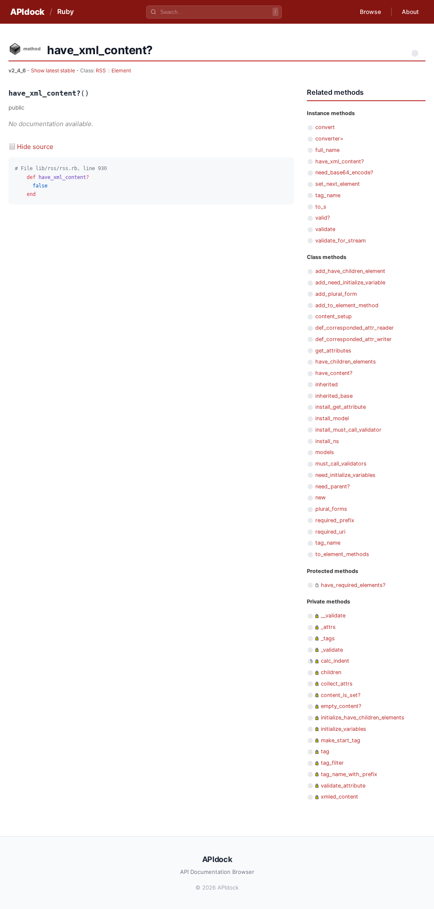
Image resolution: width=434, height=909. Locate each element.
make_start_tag (340, 740)
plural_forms (331, 509)
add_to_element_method (346, 305)
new (320, 497)
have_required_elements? (353, 585)
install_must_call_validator (348, 430)
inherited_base (334, 396)
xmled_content (339, 796)
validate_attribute (343, 785)
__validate (333, 615)
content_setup (333, 316)
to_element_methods (342, 554)
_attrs (328, 627)
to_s (320, 207)
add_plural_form (336, 294)
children (331, 672)
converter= (329, 138)
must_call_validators (341, 463)
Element (121, 70)
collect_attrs (337, 683)
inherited (326, 384)
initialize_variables (343, 729)
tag (325, 751)
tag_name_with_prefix (349, 774)
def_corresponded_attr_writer (353, 339)
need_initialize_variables (345, 475)
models (324, 452)
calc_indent (335, 661)
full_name (327, 150)
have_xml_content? (339, 161)
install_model (332, 418)
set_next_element (337, 184)
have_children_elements (345, 361)
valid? (322, 218)
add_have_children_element (350, 271)
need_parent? (332, 486)
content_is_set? (340, 695)
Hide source (35, 147)
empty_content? (341, 706)
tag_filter (332, 763)
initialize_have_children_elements (362, 717)
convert (325, 127)
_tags (328, 638)
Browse (370, 11)
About (410, 11)
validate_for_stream (340, 240)
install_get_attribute (340, 407)
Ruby (65, 11)
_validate (332, 650)
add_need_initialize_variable (350, 282)
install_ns (327, 441)
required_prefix (334, 520)
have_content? (333, 373)
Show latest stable (53, 70)
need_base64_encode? (344, 172)
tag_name (327, 195)
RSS (101, 70)
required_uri (330, 532)
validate (325, 229)
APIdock (27, 12)
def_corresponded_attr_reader (354, 328)
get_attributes (333, 350)
